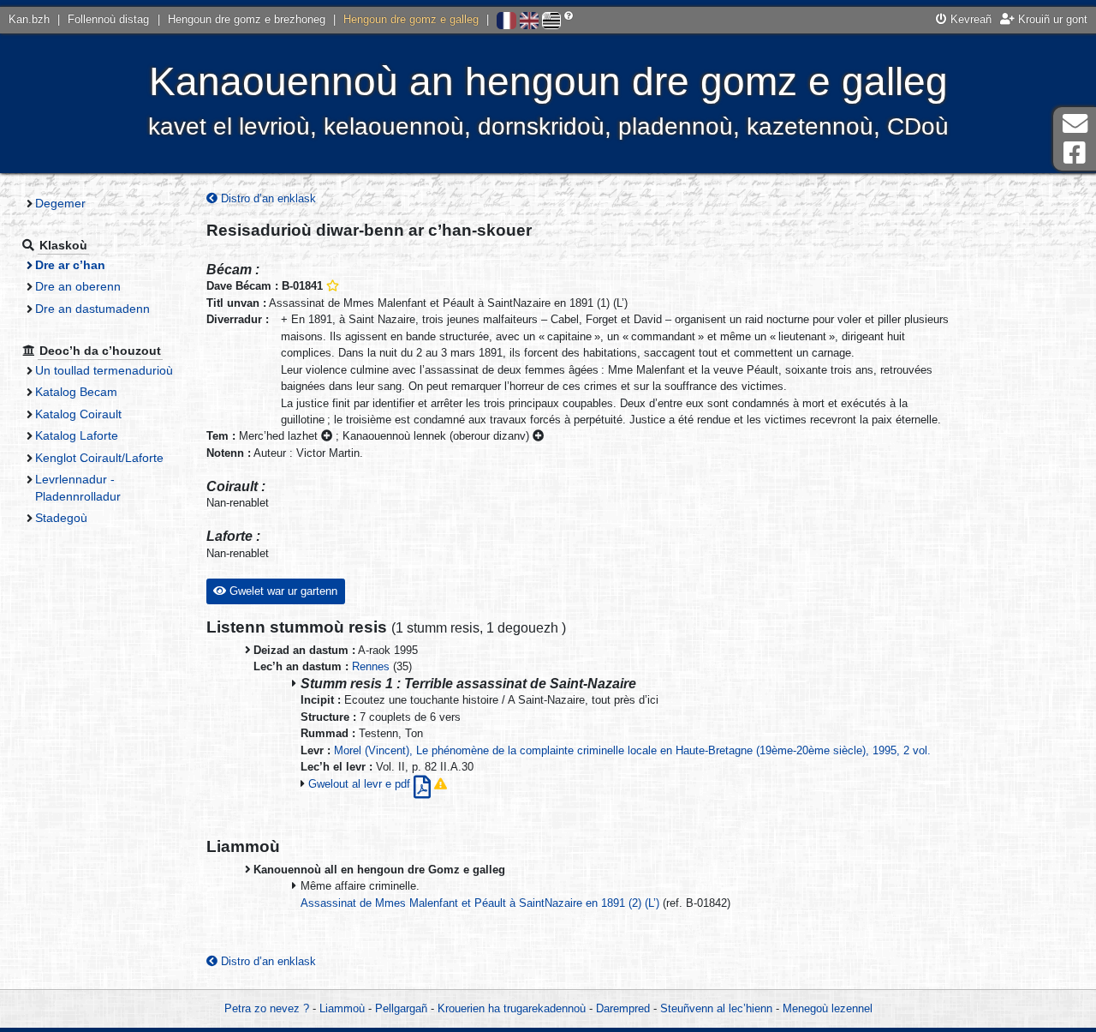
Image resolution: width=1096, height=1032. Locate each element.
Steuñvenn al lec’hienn (716, 1008)
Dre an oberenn (78, 286)
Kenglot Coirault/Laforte (99, 458)
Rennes (371, 666)
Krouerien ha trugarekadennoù (512, 1008)
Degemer (60, 203)
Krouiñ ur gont (1051, 19)
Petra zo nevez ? (266, 1008)
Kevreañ (969, 19)
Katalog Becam (76, 392)
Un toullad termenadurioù (104, 370)
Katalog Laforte (76, 435)
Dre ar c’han (70, 265)
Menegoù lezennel (828, 1008)
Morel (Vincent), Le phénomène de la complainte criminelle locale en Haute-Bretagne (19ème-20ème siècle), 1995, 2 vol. (632, 750)
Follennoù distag (108, 19)
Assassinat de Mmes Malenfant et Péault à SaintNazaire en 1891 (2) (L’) (482, 903)
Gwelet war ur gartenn (281, 591)
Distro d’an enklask (266, 198)
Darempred (623, 1008)
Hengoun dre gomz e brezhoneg (246, 19)
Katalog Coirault (78, 414)
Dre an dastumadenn (92, 308)
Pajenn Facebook (1074, 153)
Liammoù (342, 1008)
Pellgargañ (401, 1008)
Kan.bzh (29, 19)
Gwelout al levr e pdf (361, 783)
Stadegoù (61, 518)
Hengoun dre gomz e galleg (411, 19)
